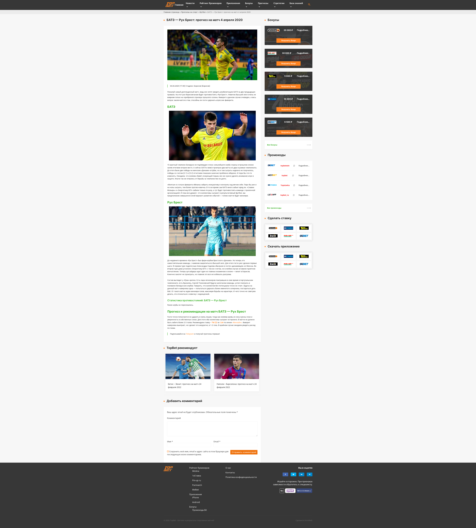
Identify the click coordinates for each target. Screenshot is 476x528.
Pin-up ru (196, 480)
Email (217, 441)
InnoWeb (308, 520)
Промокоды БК (199, 510)
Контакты (230, 472)
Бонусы (249, 3)
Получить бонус (288, 40)
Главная (179, 4)
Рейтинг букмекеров (211, 3)
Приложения (233, 3)
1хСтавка (196, 475)
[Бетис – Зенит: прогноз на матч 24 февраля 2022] (187, 378)
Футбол (202, 12)
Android (196, 502)
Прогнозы (263, 3)
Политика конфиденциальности (241, 477)
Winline (195, 471)
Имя (170, 441)
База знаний (296, 3)
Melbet (195, 489)
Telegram (190, 334)
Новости (190, 3)
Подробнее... (303, 30)
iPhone (195, 497)
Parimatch (197, 485)
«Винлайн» (237, 322)
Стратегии (278, 3)
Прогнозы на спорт (189, 12)
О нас (228, 467)
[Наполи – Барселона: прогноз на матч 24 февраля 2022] (236, 378)
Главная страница (171, 12)
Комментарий (174, 418)
